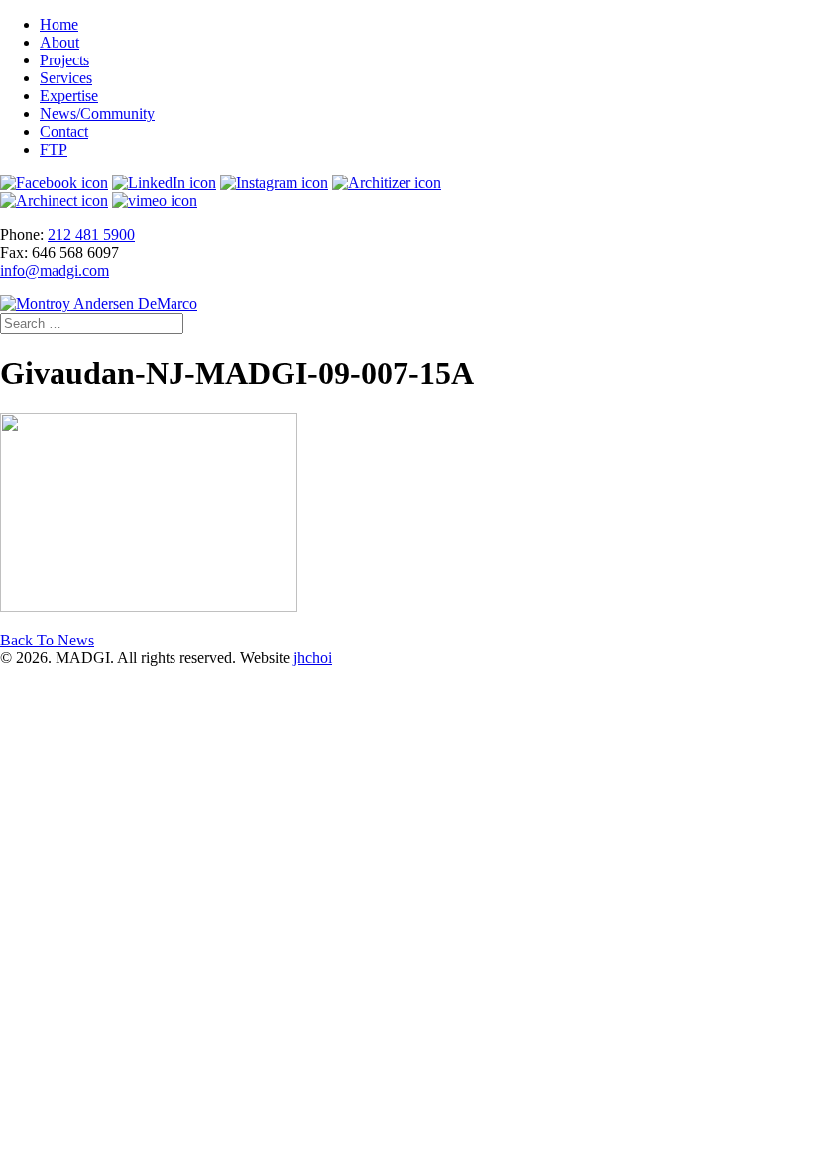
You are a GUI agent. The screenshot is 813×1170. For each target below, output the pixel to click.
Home (59, 24)
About (59, 42)
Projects (64, 60)
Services (66, 77)
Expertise (69, 95)
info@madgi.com (54, 270)
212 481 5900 (91, 234)
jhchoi (312, 657)
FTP (53, 149)
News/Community (97, 113)
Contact (64, 131)
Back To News (47, 640)
